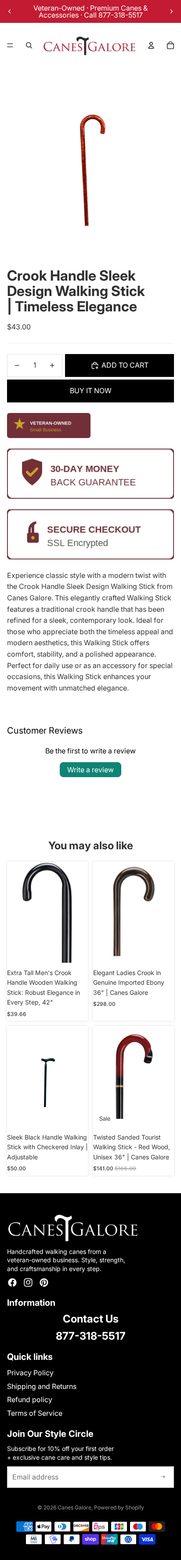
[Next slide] (171, 11)
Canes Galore (74, 1507)
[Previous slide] (9, 11)
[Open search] (29, 45)
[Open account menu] (151, 45)
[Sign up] (163, 1477)
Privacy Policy (30, 1372)
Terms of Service (34, 1413)
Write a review (90, 769)
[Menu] (10, 45)
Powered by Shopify (119, 1507)
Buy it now (91, 390)
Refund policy (29, 1399)
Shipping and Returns (41, 1386)
